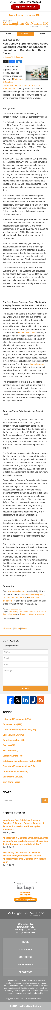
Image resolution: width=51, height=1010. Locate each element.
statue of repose (36, 364)
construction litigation (34, 594)
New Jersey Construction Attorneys (22, 611)
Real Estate (10, 750)
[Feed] (40, 699)
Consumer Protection (15, 771)
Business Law (16, 609)
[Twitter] (18, 699)
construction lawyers (16, 591)
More (42, 34)
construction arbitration (13, 598)
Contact (25, 34)
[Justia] (33, 699)
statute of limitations (27, 333)
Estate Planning (12, 756)
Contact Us (25, 957)
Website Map (25, 965)
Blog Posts (25, 972)
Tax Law (9, 745)
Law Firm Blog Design (24, 1006)
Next (24, 628)
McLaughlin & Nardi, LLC (35, 999)
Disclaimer (25, 949)
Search (45, 800)
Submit (25, 688)
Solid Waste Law (13, 777)
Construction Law (13, 740)
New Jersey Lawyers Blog (26, 23)
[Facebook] (10, 699)
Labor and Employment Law (19, 729)
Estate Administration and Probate (22, 761)
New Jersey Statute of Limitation (31, 614)
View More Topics (11, 782)
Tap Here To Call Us (25, 7)
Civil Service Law (13, 735)
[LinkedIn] (25, 699)
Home (8, 34)
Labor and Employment (17, 719)
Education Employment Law (19, 766)
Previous (8, 628)
